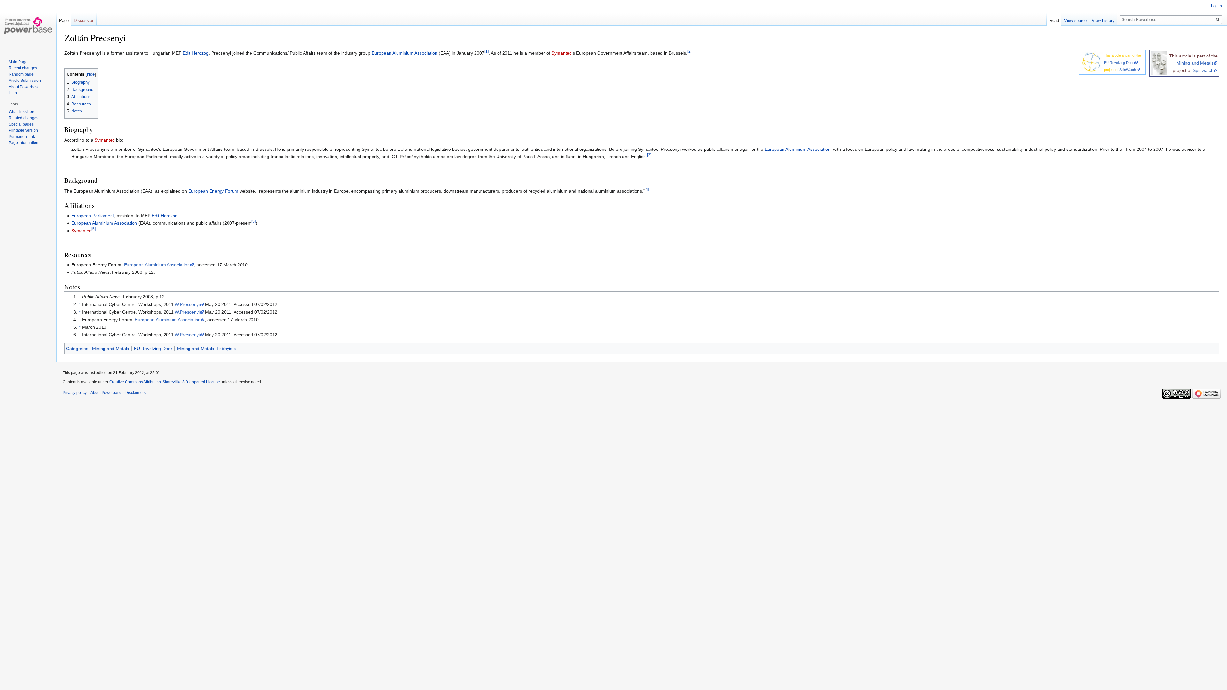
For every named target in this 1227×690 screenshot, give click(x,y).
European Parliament (92, 215)
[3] (649, 155)
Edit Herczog (196, 53)
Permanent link (22, 136)
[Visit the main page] (28, 25)
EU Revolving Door (1119, 63)
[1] (486, 51)
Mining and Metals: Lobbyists (206, 348)
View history (1103, 20)
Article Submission (25, 80)
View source (1075, 20)
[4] (647, 189)
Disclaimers (135, 392)
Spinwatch (1203, 70)
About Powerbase (24, 87)
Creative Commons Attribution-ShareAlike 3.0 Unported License (164, 382)
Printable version (23, 130)
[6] (93, 229)
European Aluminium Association (404, 53)
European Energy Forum (213, 191)
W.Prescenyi (187, 304)
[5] (253, 221)
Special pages (21, 124)
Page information (23, 143)
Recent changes (23, 68)
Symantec (562, 53)
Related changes (23, 118)
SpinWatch (1127, 70)
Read (1054, 20)
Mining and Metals (1195, 62)
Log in (1216, 6)
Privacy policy (75, 392)
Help (13, 93)
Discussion (84, 20)
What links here (22, 112)
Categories (77, 348)
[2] (689, 51)
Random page (21, 74)
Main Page (18, 62)
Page (64, 20)
